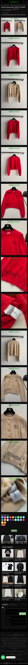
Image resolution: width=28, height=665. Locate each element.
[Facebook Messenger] (21, 520)
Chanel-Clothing (8, 10)
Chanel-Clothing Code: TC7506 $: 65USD (20, 572)
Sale (14, 650)
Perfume (23, 643)
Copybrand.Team (16, 8)
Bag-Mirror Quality (4, 638)
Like (12, 653)
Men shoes (6, 643)
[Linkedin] (2, 520)
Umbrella (8, 646)
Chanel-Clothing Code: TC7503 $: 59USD (7, 559)
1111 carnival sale (8, 651)
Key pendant (13, 641)
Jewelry (8, 641)
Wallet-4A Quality (16, 635)
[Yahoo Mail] (10, 520)
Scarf (15, 645)
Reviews (25, 653)
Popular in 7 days (5, 654)
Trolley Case (3, 646)
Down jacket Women (5, 640)
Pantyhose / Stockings (16, 643)
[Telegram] (23, 517)
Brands (2, 650)
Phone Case (10, 645)
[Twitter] (7, 517)
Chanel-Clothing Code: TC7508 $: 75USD (20, 586)
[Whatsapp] (18, 517)
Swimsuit (21, 645)
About (16, 656)
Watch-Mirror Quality (23, 646)
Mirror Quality (14, 637)
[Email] (21, 517)
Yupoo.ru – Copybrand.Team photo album (15, 659)
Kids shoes (24, 641)
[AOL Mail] (13, 520)
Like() (14, 530)
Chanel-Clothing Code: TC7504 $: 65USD (20, 559)
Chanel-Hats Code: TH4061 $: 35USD (20, 599)
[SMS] (15, 520)
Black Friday (15, 651)
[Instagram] (5, 517)
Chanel (3, 524)
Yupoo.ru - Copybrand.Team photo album (13, 5)
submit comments (22, 613)
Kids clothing (18, 641)
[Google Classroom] (23, 520)
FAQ (26, 650)
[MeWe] (15, 517)
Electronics (12, 640)
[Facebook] (2, 517)
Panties (10, 643)
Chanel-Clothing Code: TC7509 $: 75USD (7, 599)
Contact (12, 656)
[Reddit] (13, 517)
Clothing (24, 5)
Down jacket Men (23, 638)
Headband (25, 640)
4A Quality (16, 634)
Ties (24, 645)
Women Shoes (14, 648)
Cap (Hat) (13, 638)
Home (4, 634)
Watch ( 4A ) (22, 635)
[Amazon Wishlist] (2, 522)
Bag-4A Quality (9, 635)
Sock (18, 645)
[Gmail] (7, 520)
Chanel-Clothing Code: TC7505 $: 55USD (7, 572)
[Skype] (18, 520)
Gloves (20, 640)
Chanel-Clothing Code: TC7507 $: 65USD (7, 586)
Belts (10, 638)
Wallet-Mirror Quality (14, 646)
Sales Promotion (21, 651)
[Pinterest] (10, 517)
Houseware (4, 641)
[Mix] (5, 520)
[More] (5, 522)
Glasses (16, 640)
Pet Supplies (5, 645)
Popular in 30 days (12, 654)
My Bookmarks (19, 654)
